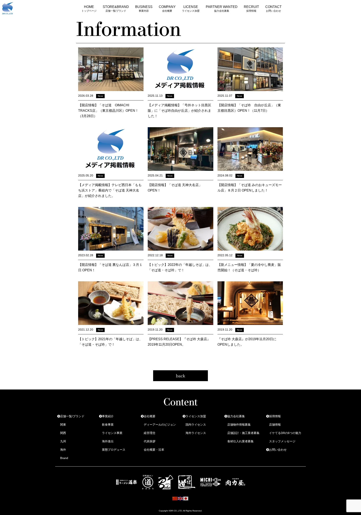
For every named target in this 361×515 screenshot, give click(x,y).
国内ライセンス (196, 424)
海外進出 (108, 441)
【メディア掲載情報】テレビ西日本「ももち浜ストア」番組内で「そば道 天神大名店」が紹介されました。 (110, 190)
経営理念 (149, 433)
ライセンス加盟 (196, 416)
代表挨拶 (149, 441)
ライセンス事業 (112, 433)
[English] (180, 498)
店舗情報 (275, 424)
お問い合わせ (278, 449)
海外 (63, 449)
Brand (64, 458)
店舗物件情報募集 (239, 424)
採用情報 (275, 416)
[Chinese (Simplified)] (175, 498)
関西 (63, 433)
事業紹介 (108, 416)
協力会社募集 (236, 416)
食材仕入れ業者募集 (240, 441)
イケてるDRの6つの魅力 (285, 433)
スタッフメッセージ (282, 441)
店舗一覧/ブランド (72, 416)
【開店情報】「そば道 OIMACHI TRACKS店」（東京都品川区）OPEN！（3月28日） (108, 110)
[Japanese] (186, 498)
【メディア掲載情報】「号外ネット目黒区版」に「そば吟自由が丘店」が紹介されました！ (179, 110)
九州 (63, 441)
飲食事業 (108, 424)
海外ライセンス (196, 433)
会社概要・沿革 (154, 449)
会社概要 (149, 416)
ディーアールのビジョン (160, 424)
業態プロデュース (113, 449)
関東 (63, 424)
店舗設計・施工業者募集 (243, 433)
